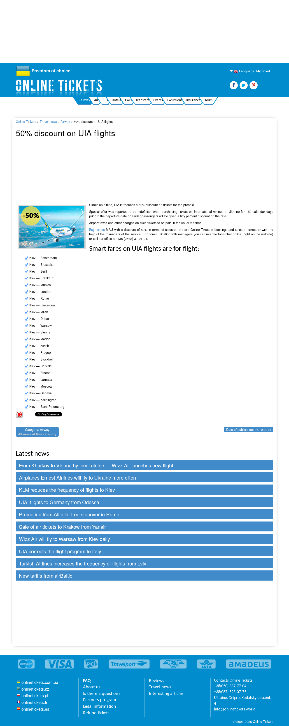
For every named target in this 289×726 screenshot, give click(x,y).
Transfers (142, 100)
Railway (84, 100)
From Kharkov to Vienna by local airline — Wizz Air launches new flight (96, 465)
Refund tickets (96, 713)
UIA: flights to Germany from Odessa (59, 502)
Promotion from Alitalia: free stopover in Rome (69, 514)
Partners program (99, 700)
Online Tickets (26, 121)
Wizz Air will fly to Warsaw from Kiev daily (64, 538)
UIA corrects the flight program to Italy (60, 551)
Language (243, 71)
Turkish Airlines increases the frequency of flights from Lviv (82, 563)
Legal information (99, 706)
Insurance (193, 100)
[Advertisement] (135, 31)
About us (91, 687)
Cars (128, 100)
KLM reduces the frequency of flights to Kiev (67, 489)
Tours (208, 100)
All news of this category (37, 434)
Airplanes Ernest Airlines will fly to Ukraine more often (77, 477)
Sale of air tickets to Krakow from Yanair (62, 526)
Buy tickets (97, 229)
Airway (65, 121)
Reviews (156, 681)
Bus (105, 100)
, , (242, 701)
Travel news (48, 121)
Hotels (116, 100)
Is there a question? (101, 694)
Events (158, 100)
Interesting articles (166, 694)
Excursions (174, 100)
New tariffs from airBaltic (45, 575)
